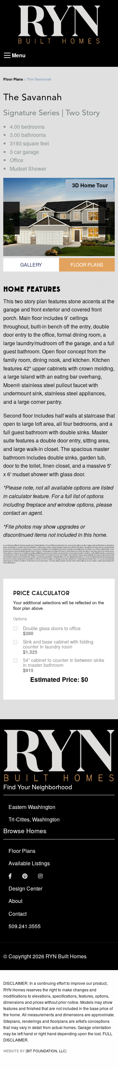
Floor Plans (13, 79)
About (15, 901)
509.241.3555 (25, 926)
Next (106, 218)
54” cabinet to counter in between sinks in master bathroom (63, 665)
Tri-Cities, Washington (34, 819)
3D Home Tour (89, 185)
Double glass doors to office (52, 631)
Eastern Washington (32, 807)
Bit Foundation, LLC (46, 1050)
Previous (11, 218)
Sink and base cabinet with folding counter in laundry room (58, 646)
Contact (18, 913)
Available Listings (29, 863)
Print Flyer (88, 283)
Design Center (25, 888)
